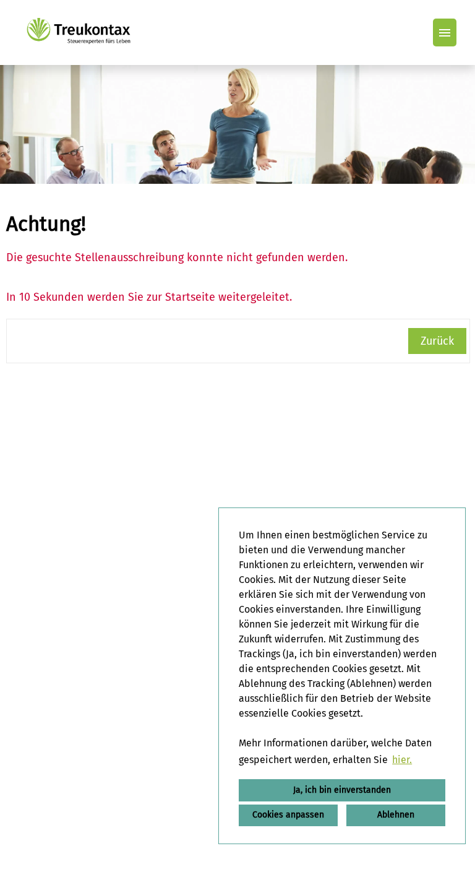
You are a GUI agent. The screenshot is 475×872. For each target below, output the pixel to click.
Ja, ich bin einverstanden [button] (342, 790)
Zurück (437, 341)
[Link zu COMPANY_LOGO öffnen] (78, 32)
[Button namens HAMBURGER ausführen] (444, 32)
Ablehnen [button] (395, 814)
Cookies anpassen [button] (288, 814)
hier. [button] (402, 760)
